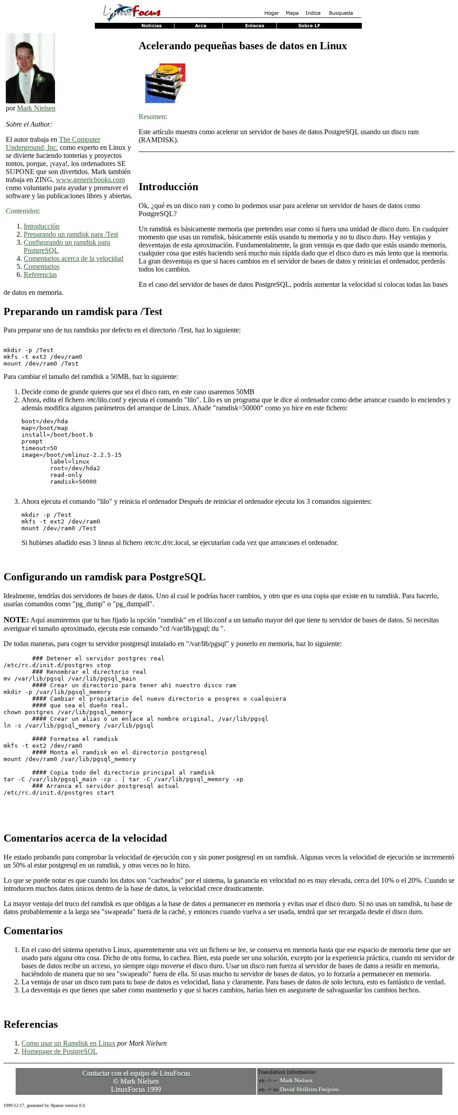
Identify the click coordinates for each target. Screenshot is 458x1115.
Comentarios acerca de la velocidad (73, 258)
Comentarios (41, 266)
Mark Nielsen (36, 108)
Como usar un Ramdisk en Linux (68, 1043)
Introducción (41, 226)
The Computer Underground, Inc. (53, 143)
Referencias (40, 274)
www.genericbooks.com (90, 179)
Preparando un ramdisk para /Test (71, 234)
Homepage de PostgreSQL (59, 1051)
